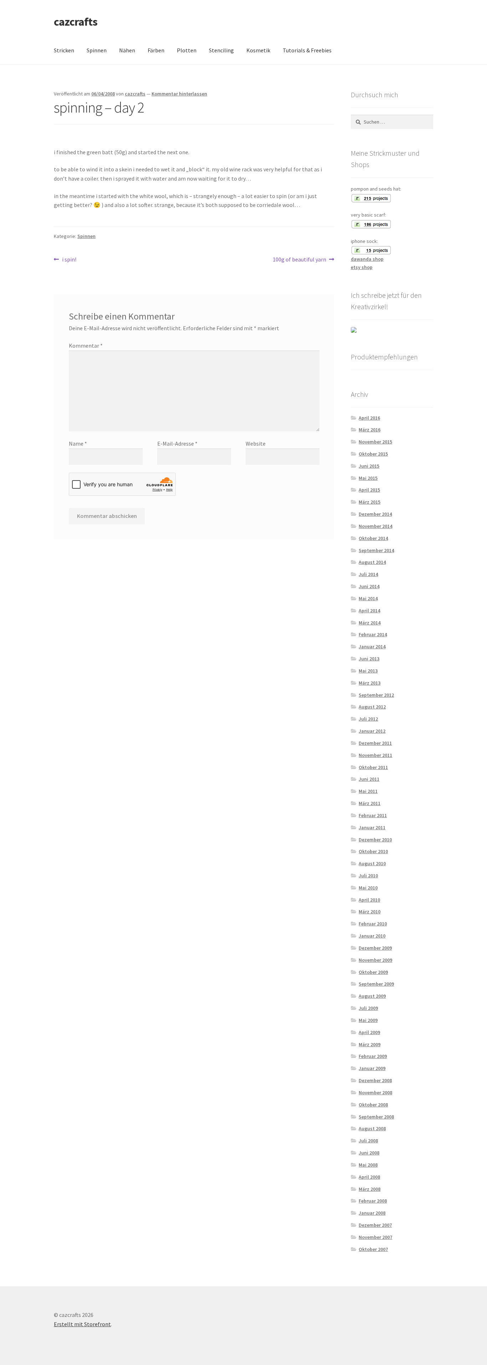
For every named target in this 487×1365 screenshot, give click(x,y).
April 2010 (369, 900)
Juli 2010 (368, 875)
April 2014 (369, 610)
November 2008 (375, 1092)
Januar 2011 (372, 827)
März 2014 (369, 622)
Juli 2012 (368, 719)
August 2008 (372, 1128)
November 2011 (375, 755)
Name (78, 443)
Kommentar (86, 345)
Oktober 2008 (373, 1104)
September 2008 (376, 1117)
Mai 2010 (368, 887)
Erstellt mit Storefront (82, 1324)
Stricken (64, 50)
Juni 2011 (369, 779)
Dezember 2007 (375, 1225)
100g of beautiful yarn (299, 259)
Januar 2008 (372, 1213)
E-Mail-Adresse (177, 443)
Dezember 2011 (375, 743)
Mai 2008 (368, 1165)
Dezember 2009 (375, 948)
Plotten (186, 50)
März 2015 (369, 502)
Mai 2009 (368, 1020)
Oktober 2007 (373, 1249)
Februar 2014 (373, 634)
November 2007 (375, 1237)
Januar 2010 (372, 936)
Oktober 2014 (373, 538)
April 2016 (369, 418)
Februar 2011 (373, 815)
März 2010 (369, 911)
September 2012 (376, 695)
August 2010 (372, 863)
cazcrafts (75, 22)
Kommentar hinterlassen (179, 93)
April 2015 (369, 490)
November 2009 (375, 960)
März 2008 (369, 1189)
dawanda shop (367, 259)
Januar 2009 (372, 1068)
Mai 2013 (368, 671)
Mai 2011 (368, 791)
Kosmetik (258, 50)
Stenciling (221, 50)
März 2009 (369, 1044)
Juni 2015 (369, 466)
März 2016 (369, 429)
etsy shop (362, 267)
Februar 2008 (373, 1201)
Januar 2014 (372, 646)
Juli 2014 (368, 574)
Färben (156, 50)
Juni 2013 (369, 658)
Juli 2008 (368, 1140)
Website (256, 443)
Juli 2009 (368, 1008)
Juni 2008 (369, 1152)
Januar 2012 (372, 731)
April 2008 (369, 1177)
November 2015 (375, 441)
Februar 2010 (373, 923)
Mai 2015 (368, 478)
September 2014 (376, 550)
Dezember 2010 (375, 839)
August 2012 (372, 707)
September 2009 (376, 984)
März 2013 (369, 683)
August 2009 (372, 996)
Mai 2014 (368, 598)
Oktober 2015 (373, 454)
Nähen (127, 50)
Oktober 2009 (373, 972)
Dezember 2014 (375, 514)
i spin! (69, 259)
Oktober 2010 (373, 851)
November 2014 (375, 526)
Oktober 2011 (373, 767)
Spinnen (97, 50)
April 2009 (369, 1032)
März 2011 (369, 803)
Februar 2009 (373, 1056)
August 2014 (372, 562)
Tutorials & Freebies (307, 50)
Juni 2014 (369, 586)
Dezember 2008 (375, 1080)
